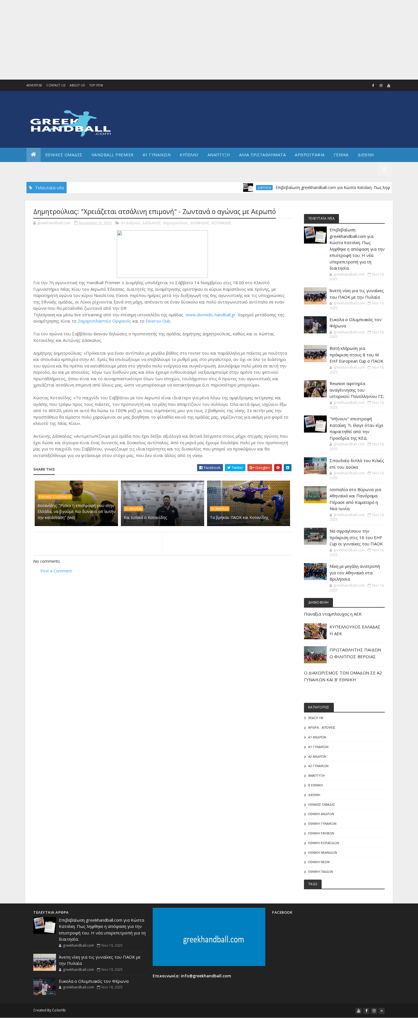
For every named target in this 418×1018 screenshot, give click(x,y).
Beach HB (315, 718)
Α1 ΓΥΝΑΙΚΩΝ (157, 154)
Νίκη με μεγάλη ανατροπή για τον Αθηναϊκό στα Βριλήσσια (355, 572)
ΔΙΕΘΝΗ (314, 795)
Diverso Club (158, 321)
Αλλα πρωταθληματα (262, 154)
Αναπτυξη (219, 154)
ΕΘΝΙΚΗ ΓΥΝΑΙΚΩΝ (322, 823)
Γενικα (341, 154)
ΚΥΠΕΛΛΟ (189, 154)
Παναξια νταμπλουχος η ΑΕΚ (333, 614)
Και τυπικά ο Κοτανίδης (145, 517)
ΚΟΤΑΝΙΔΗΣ (221, 222)
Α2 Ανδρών (317, 756)
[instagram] (381, 85)
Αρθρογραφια (310, 154)
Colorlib (59, 1010)
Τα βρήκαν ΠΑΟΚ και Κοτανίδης (239, 517)
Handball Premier (113, 154)
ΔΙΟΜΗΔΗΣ (199, 222)
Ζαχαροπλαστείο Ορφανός (104, 321)
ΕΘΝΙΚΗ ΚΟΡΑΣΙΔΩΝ (323, 843)
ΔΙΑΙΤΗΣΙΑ (246, 188)
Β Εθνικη (315, 785)
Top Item (96, 85)
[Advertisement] (170, 40)
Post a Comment (56, 571)
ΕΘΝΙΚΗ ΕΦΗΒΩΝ (321, 833)
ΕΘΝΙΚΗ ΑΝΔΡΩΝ (321, 814)
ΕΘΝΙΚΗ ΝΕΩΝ (319, 862)
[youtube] (389, 85)
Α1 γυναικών (318, 747)
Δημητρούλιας (175, 222)
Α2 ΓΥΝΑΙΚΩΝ (318, 766)
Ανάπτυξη (316, 775)
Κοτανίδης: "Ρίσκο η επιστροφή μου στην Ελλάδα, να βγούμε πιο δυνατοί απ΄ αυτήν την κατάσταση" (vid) (76, 511)
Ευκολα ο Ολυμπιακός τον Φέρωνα (94, 981)
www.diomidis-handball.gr (211, 314)
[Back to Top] (381, 1011)
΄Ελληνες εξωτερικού (55, 497)
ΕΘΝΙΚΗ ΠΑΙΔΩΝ (320, 871)
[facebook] (373, 85)
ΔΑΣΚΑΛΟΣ (151, 222)
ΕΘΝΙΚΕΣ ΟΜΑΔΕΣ (63, 154)
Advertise (34, 85)
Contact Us (55, 85)
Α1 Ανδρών (130, 222)
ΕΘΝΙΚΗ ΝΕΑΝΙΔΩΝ (322, 852)
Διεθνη (366, 154)
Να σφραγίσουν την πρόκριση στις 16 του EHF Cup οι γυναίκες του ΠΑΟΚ (356, 537)
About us (77, 85)
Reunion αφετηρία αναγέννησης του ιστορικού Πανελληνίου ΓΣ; (357, 390)
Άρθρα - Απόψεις (321, 727)
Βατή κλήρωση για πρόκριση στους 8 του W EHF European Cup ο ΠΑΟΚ (356, 354)
